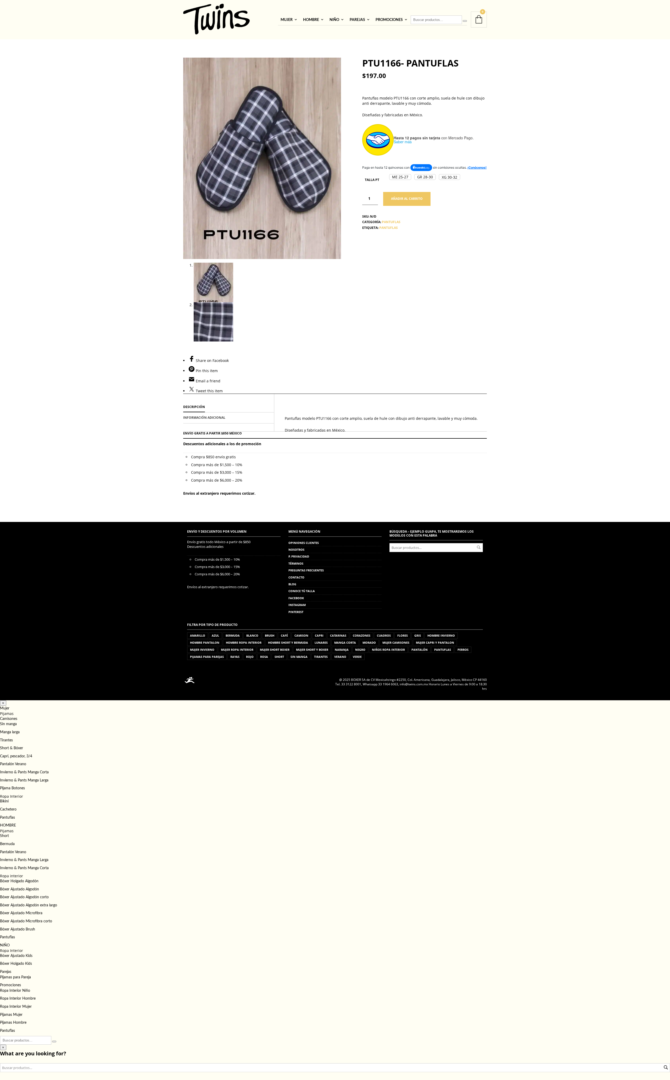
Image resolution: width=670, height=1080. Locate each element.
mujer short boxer (274, 650)
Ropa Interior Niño (15, 991)
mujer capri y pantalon (435, 642)
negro (360, 650)
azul (215, 635)
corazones (361, 635)
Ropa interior (11, 875)
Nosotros (296, 550)
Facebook (296, 598)
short (279, 657)
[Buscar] (465, 21)
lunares (321, 642)
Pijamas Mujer (11, 1015)
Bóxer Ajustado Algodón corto (24, 897)
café (284, 635)
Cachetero (8, 809)
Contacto (296, 577)
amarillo (197, 635)
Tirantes (6, 740)
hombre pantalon (204, 642)
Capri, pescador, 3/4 (16, 756)
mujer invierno (202, 650)
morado (369, 642)
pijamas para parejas (207, 657)
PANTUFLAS (391, 222)
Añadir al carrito (407, 198)
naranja (342, 650)
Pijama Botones (12, 788)
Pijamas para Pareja (15, 977)
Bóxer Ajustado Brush (17, 929)
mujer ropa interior (237, 650)
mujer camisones (395, 642)
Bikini (4, 801)
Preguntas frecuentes (306, 570)
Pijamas (7, 713)
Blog (292, 584)
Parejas (357, 20)
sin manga (299, 657)
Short (4, 836)
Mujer (287, 20)
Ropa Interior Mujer (16, 1007)
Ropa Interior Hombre (18, 998)
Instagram (297, 605)
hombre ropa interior (243, 642)
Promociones (389, 20)
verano (340, 657)
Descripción (194, 407)
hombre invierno (441, 635)
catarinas (338, 635)
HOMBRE (311, 20)
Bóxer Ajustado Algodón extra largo (28, 905)
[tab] (228, 407)
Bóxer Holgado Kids (16, 964)
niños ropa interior (388, 650)
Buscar (479, 547)
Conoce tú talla (301, 591)
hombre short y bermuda (288, 642)
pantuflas (388, 227)
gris (417, 635)
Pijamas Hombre (13, 1022)
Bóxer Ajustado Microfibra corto (26, 921)
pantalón (419, 650)
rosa (264, 657)
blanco (252, 635)
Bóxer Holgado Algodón (19, 881)
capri (319, 635)
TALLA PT (372, 180)
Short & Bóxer (11, 748)
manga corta (345, 642)
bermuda (233, 635)
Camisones (8, 719)
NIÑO (334, 20)
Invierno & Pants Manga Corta (24, 772)
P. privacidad (298, 556)
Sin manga (8, 724)
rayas (234, 657)
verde (357, 657)
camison (301, 635)
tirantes (321, 657)
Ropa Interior (11, 796)
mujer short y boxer (312, 650)
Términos (295, 563)
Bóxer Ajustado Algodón (19, 889)
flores (402, 635)
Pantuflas (7, 817)
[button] (400, 177)
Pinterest (295, 612)
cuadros (384, 635)
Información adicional (204, 417)
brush (269, 635)
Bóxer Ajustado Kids (16, 956)
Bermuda (7, 844)
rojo (250, 657)
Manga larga (10, 732)
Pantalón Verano (13, 764)
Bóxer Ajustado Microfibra (21, 913)
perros (462, 650)
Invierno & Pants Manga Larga (24, 780)
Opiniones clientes (303, 543)
